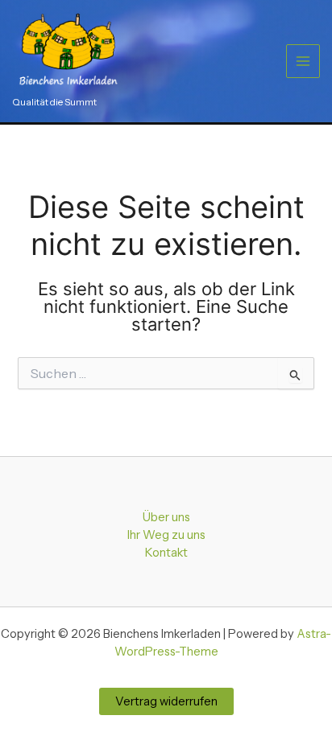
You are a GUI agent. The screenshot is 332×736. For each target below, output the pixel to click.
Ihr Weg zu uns (166, 535)
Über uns (166, 517)
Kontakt (166, 552)
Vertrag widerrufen (166, 701)
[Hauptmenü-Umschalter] (303, 61)
